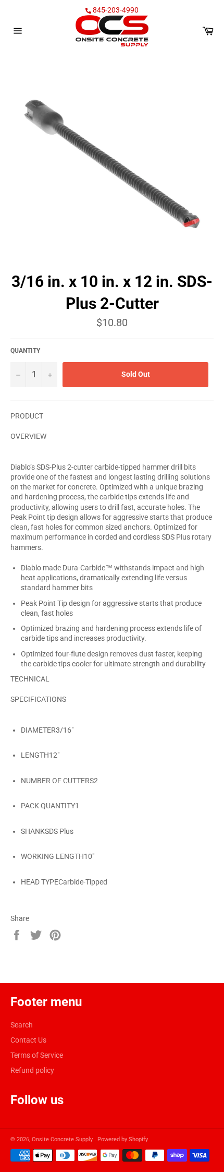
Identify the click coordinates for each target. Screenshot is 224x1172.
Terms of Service (36, 1055)
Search (21, 1025)
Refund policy (32, 1070)
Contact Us (28, 1040)
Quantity (25, 350)
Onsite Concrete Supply (63, 1139)
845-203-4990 (115, 10)
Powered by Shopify (122, 1139)
